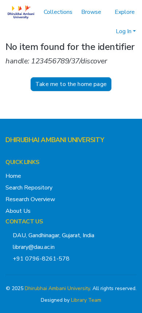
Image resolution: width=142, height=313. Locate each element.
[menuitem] (93, 12)
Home (13, 176)
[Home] (20, 12)
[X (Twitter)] (8, 154)
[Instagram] (20, 154)
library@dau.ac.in (34, 247)
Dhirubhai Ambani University (57, 288)
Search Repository (28, 188)
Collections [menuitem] (58, 12)
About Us (18, 211)
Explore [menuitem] (125, 12)
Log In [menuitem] (123, 31)
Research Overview (30, 199)
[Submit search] (98, 31)
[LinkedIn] (32, 154)
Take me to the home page (71, 84)
